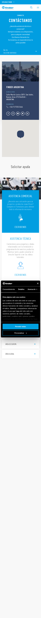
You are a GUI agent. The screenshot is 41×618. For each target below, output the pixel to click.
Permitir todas (20, 326)
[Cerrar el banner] (37, 283)
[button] (20, 134)
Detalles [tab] (21, 289)
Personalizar (19, 333)
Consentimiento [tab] (9, 289)
